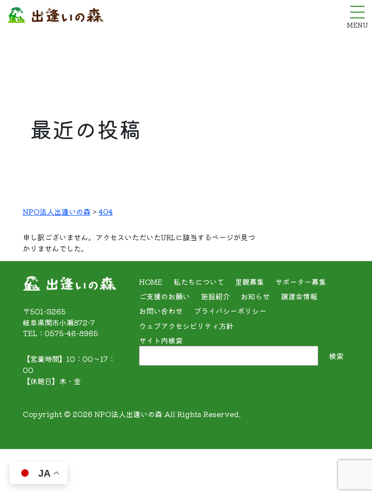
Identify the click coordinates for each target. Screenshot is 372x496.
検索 (336, 355)
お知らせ (255, 296)
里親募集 (249, 281)
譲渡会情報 (299, 296)
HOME (150, 281)
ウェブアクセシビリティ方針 (186, 325)
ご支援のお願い (164, 296)
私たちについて (198, 281)
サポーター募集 (300, 281)
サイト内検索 (161, 340)
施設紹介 (215, 296)
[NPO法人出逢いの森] (55, 17)
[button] (349, 476)
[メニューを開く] (357, 12)
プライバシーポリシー (230, 310)
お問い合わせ (161, 310)
